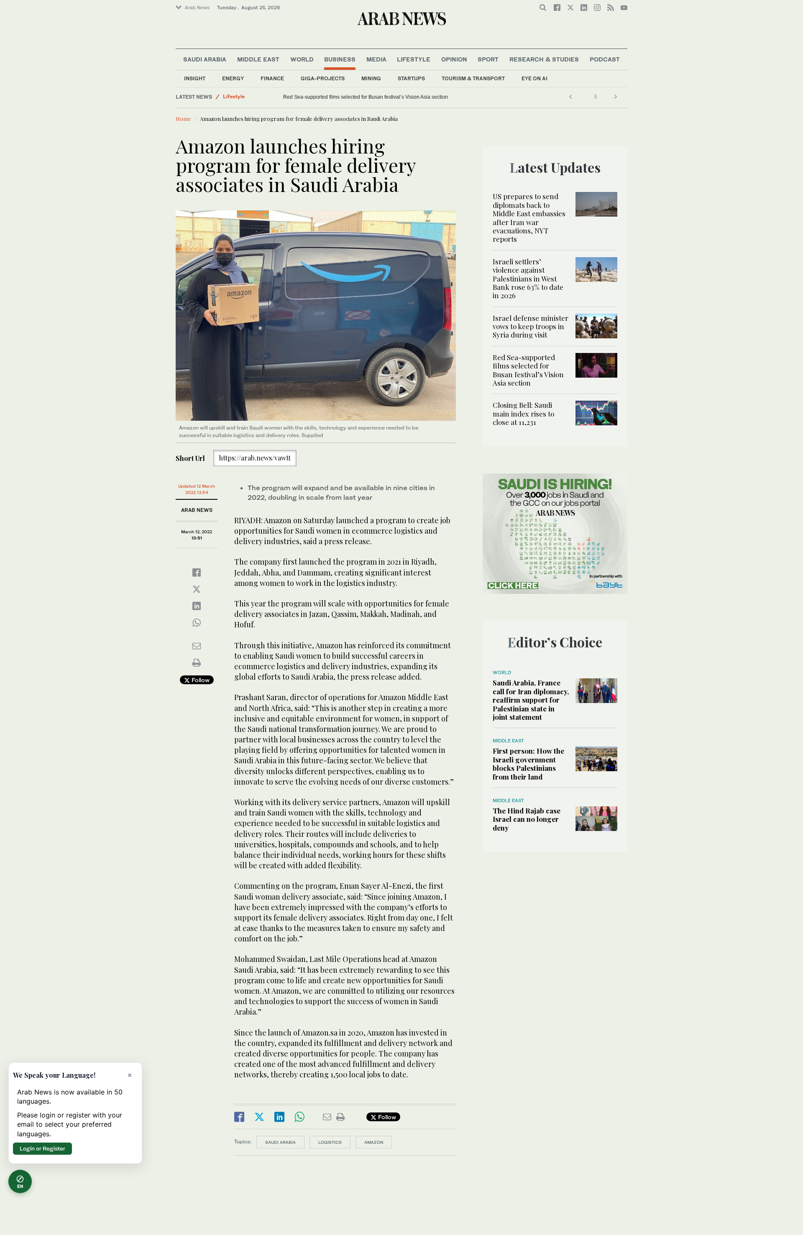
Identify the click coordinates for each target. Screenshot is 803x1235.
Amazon (373, 1142)
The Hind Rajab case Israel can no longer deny (526, 819)
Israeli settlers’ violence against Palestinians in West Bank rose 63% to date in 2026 (528, 278)
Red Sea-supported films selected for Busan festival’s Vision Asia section (528, 370)
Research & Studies (544, 59)
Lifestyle (413, 59)
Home (183, 118)
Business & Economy (249, 97)
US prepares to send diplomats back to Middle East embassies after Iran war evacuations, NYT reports (529, 217)
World (302, 59)
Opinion (454, 59)
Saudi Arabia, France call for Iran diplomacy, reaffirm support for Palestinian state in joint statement (531, 699)
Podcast (605, 59)
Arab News (197, 7)
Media (376, 59)
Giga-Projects (323, 78)
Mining (371, 78)
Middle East (258, 59)
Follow (200, 679)
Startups (411, 78)
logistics (330, 1142)
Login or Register (42, 1148)
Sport (488, 59)
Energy (233, 78)
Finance (272, 78)
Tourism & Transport (473, 78)
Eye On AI (534, 78)
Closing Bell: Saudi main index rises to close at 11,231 (345, 97)
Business (339, 59)
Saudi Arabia (204, 59)
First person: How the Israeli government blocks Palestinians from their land (528, 763)
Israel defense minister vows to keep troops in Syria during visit (530, 326)
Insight (194, 78)
